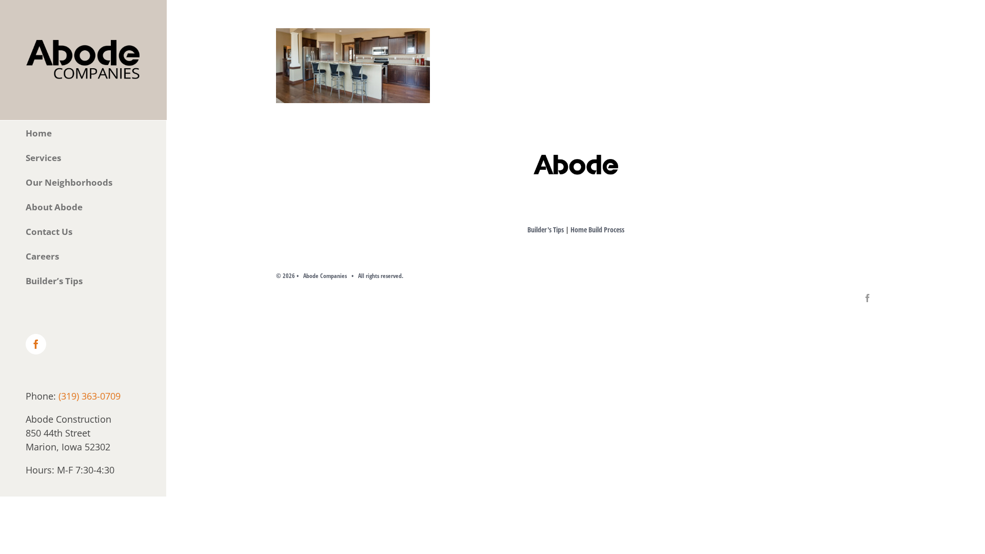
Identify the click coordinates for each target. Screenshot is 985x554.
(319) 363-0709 (89, 396)
